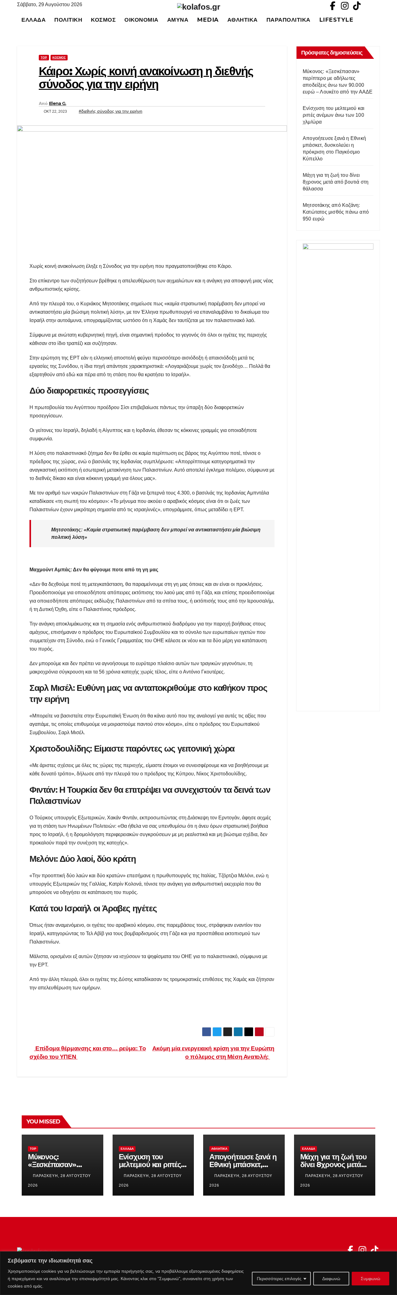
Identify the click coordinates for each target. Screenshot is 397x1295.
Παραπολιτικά (288, 19)
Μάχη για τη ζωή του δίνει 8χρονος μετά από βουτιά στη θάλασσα (335, 181)
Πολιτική (68, 19)
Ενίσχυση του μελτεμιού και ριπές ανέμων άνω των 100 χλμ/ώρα (333, 115)
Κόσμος (103, 19)
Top (44, 57)
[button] (378, 19)
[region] (198, 1273)
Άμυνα (178, 19)
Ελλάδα (33, 19)
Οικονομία (141, 19)
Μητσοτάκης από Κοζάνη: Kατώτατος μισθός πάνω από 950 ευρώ (336, 212)
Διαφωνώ (331, 1278)
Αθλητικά (242, 19)
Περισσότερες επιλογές (279, 1278)
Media (208, 19)
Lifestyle (336, 19)
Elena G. (57, 103)
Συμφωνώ (370, 1278)
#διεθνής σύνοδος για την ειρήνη (110, 111)
